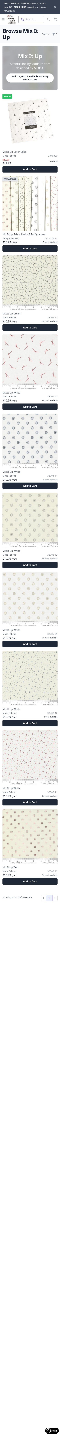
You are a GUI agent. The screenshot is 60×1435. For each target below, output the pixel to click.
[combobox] (31, 19)
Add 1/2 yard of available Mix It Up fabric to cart (30, 78)
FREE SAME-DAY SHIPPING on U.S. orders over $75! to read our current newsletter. (25, 7)
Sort (44, 34)
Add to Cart (30, 169)
